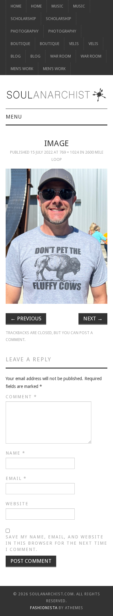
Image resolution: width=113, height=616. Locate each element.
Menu (14, 117)
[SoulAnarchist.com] (56, 95)
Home (16, 6)
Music (57, 6)
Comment (21, 396)
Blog (16, 56)
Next (93, 318)
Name (15, 453)
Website (17, 503)
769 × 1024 (69, 152)
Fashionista (43, 608)
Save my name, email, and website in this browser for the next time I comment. (56, 543)
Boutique (20, 43)
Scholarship (23, 18)
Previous (25, 318)
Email (16, 478)
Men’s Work (22, 68)
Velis (74, 43)
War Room (60, 56)
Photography (25, 31)
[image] (56, 236)
